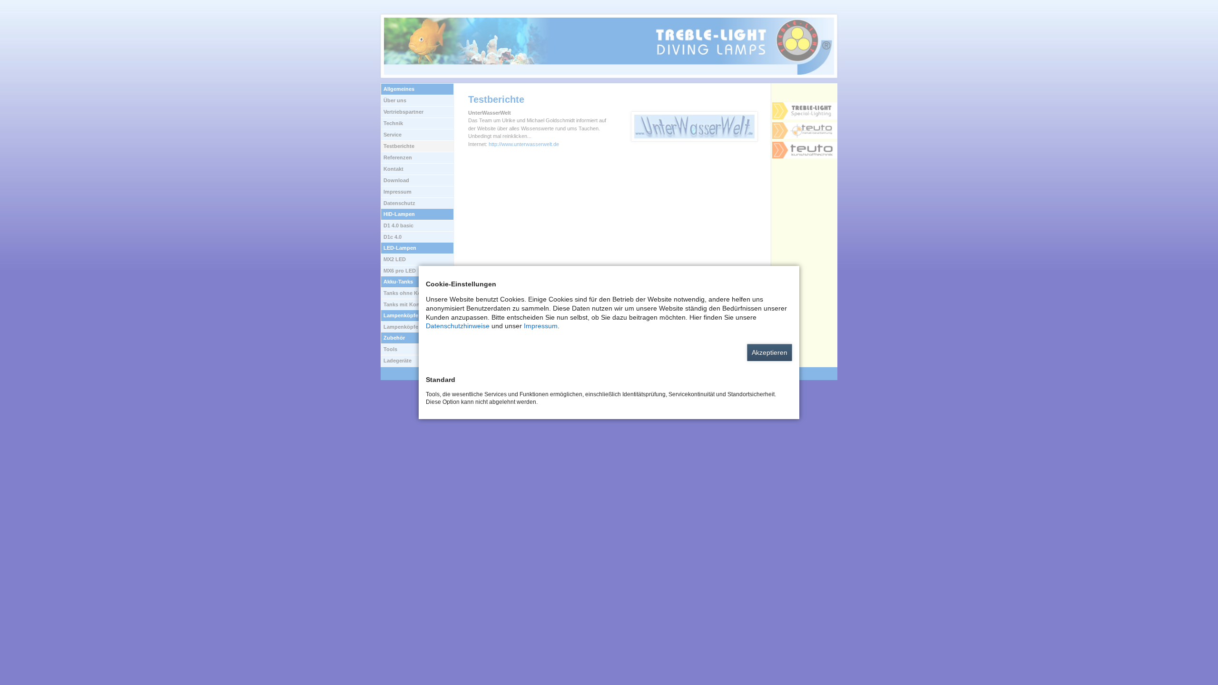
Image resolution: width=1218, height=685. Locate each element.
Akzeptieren (769, 352)
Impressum (541, 326)
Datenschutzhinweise (458, 326)
